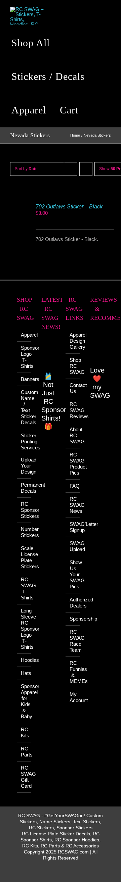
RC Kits (24, 732)
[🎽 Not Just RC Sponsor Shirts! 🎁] (48, 355)
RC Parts (24, 751)
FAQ (73, 486)
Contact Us (73, 388)
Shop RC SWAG (73, 366)
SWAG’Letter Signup (73, 527)
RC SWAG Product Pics (73, 464)
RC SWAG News (73, 505)
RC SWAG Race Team (73, 641)
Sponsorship (73, 619)
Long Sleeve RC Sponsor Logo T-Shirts (24, 629)
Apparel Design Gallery (73, 341)
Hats (24, 673)
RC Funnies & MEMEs (73, 672)
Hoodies (24, 660)
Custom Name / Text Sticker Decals (24, 407)
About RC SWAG (73, 435)
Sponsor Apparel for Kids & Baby (24, 701)
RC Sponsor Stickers (24, 510)
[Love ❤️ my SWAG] (97, 347)
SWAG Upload (73, 546)
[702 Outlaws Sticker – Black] (19, 206)
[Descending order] (85, 169)
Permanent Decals (24, 488)
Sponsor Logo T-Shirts (24, 357)
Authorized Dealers (73, 602)
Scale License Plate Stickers (24, 557)
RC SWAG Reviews (73, 410)
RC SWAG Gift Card (24, 777)
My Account (73, 697)
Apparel (24, 335)
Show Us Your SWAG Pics (73, 574)
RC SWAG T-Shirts (24, 588)
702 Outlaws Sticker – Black (69, 206)
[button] (95, 110)
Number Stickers (24, 532)
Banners (24, 379)
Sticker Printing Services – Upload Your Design (24, 454)
